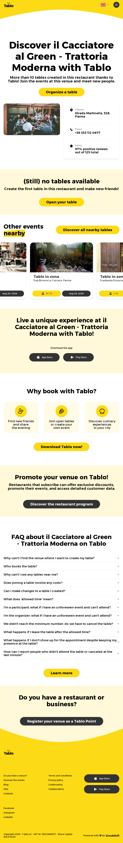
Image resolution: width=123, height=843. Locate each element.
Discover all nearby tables (87, 230)
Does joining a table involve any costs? (33, 583)
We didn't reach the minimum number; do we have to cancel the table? (58, 624)
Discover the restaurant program (61, 504)
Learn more (61, 673)
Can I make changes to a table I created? (34, 591)
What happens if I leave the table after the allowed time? (47, 632)
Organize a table (61, 92)
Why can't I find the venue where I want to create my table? (49, 558)
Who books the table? (20, 566)
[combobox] (105, 5)
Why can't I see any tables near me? (31, 574)
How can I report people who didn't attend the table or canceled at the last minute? (58, 653)
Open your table (61, 202)
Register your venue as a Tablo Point (61, 721)
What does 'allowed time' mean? (28, 599)
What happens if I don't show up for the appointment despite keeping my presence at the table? (60, 641)
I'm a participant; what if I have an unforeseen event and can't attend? (57, 607)
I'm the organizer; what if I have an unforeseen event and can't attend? (58, 615)
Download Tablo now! (61, 447)
